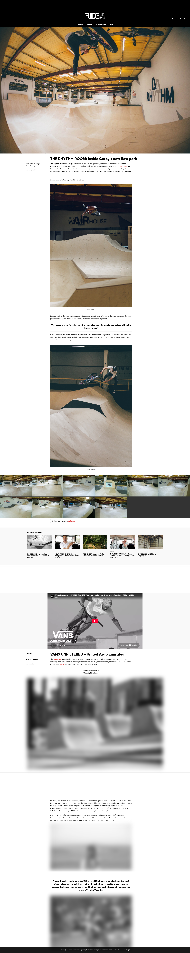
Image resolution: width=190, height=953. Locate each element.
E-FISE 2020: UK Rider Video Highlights (150, 548)
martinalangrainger (31, 166)
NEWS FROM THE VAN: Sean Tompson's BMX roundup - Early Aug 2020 (122, 548)
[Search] (172, 18)
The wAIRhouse (122, 166)
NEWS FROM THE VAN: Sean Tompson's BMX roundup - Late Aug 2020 (67, 548)
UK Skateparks (100, 24)
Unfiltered (58, 659)
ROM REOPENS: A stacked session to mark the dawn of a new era (39, 548)
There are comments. (64, 521)
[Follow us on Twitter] (180, 18)
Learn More (116, 950)
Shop (111, 24)
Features (80, 24)
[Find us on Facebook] (176, 18)
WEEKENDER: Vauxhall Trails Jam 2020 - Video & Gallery (95, 548)
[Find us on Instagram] (184, 18)
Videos (89, 24)
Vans (62, 664)
